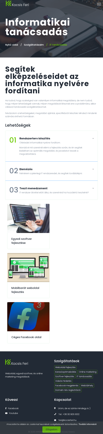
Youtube (13, 413)
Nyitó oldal (11, 44)
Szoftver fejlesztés (64, 376)
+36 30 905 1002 (71, 414)
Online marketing (87, 371)
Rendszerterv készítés (29, 138)
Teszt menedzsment (28, 188)
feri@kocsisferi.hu (67, 420)
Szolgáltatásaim (34, 44)
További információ (88, 424)
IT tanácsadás (84, 376)
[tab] (51, 140)
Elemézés (20, 169)
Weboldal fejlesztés (65, 367)
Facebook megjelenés (66, 385)
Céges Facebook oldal (26, 337)
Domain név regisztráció (68, 390)
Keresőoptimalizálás (65, 371)
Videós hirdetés (63, 381)
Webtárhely (87, 385)
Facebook (13, 408)
